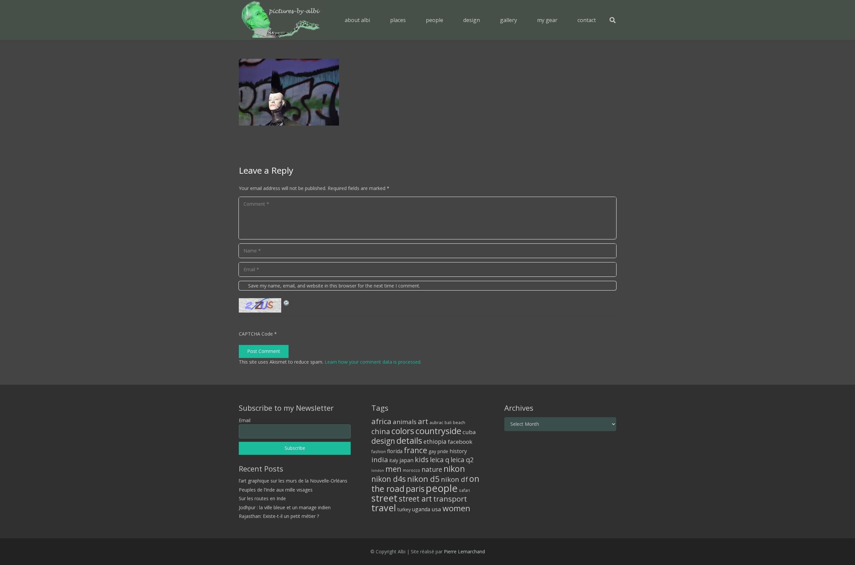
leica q (439, 459)
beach (459, 422)
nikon (454, 468)
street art (415, 498)
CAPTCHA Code (256, 334)
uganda (421, 509)
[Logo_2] (281, 20)
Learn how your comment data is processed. (373, 362)
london (377, 470)
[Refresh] (286, 302)
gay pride (438, 451)
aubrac (436, 422)
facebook (460, 441)
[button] (410, 20)
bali (448, 422)
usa (436, 509)
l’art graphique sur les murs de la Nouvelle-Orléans (293, 481)
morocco (411, 470)
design (383, 440)
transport (450, 499)
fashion (378, 451)
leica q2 (462, 459)
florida (394, 451)
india (379, 459)
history (458, 451)
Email (244, 420)
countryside (438, 431)
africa (381, 421)
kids (422, 459)
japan (406, 460)
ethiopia (435, 441)
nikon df (454, 479)
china (380, 431)
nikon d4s (388, 479)
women (456, 508)
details (409, 440)
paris (415, 488)
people (442, 488)
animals (404, 421)
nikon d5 (423, 478)
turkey (404, 509)
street (384, 498)
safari (464, 490)
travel (383, 508)
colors (402, 430)
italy (393, 460)
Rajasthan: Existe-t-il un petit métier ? (279, 516)
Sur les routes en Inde (262, 498)
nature (431, 469)
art (423, 421)
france (415, 450)
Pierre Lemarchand (464, 551)
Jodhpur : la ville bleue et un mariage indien (285, 507)
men (393, 469)
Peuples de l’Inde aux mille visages (276, 490)
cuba (469, 432)
